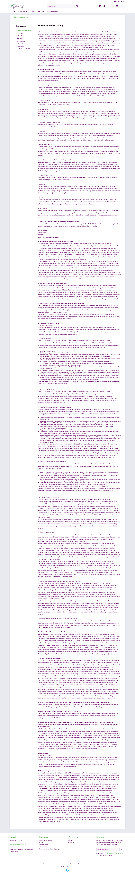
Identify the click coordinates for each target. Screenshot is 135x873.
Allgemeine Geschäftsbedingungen (24, 47)
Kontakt (19, 38)
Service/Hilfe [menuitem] (120, 1)
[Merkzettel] (100, 6)
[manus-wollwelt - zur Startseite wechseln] (17, 6)
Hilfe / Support (21, 36)
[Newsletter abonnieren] (122, 849)
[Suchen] (77, 6)
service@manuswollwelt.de (18, 845)
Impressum (20, 51)
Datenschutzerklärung (24, 30)
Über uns (20, 33)
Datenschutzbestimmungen (114, 853)
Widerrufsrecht (21, 44)
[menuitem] (63, 6)
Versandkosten (21, 41)
